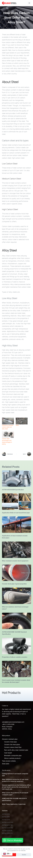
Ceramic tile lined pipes (12, 744)
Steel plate (5, 764)
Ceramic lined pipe (10, 742)
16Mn (17, 425)
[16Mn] (22, 421)
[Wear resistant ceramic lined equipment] (16, 550)
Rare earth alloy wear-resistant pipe (16, 750)
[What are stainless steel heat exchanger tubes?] (16, 596)
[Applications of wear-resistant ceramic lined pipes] (16, 524)
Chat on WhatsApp (14, 840)
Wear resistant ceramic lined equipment (15, 561)
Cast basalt (8, 753)
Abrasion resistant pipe (9, 739)
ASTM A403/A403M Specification (13, 489)
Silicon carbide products (12, 758)
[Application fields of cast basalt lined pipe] (16, 501)
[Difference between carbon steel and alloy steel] (8, 421)
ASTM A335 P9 (7, 830)
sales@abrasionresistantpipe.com (13, 722)
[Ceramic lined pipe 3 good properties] (16, 573)
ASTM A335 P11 (7, 833)
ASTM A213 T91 (7, 825)
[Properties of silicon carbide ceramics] (16, 646)
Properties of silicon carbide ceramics (14, 657)
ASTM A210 (6, 819)
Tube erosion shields (9, 761)
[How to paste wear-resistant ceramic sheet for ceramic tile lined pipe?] (16, 669)
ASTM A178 (6, 814)
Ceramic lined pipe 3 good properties (14, 584)
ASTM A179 (6, 817)
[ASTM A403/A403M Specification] (16, 478)
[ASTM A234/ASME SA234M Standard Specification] (16, 621)
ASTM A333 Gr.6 (7, 822)
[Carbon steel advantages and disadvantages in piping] (8, 434)
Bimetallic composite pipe (12, 755)
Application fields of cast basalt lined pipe (16, 512)
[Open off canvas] (29, 3)
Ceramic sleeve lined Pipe (12, 747)
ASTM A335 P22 (7, 828)
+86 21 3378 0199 (8, 724)
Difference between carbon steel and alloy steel (7, 426)
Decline (24, 854)
